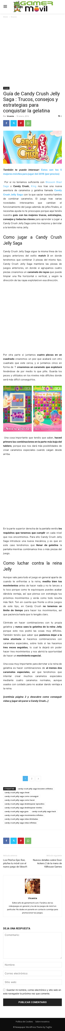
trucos (14, 16)
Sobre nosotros (42, 1021)
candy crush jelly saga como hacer (20, 800)
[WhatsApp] (28, 123)
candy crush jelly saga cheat (17, 792)
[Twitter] (13, 123)
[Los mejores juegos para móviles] (33, 6)
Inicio (5, 16)
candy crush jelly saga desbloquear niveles (23, 807)
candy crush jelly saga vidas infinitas (20, 823)
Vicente (10, 116)
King (34, 186)
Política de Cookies (24, 1021)
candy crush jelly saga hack (44, 811)
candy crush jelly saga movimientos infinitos (24, 815)
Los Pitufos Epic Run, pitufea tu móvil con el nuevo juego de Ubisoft (15, 863)
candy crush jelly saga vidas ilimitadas (21, 819)
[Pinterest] (21, 123)
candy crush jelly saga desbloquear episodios (24, 804)
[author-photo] (32, 893)
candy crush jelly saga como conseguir (22, 796)
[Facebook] (6, 123)
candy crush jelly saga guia (16, 811)
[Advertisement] (32, 52)
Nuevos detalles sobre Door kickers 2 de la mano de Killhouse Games (47, 863)
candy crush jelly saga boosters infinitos (35, 788)
